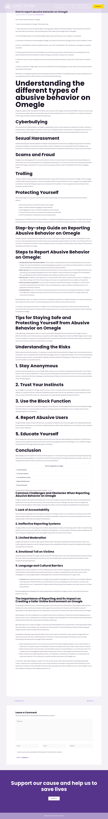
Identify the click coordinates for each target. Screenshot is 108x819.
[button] (98, 6)
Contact (86, 8)
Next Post (91, 701)
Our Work (72, 8)
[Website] (81, 746)
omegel (49, 490)
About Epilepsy (82, 5)
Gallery (79, 8)
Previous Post (18, 701)
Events (72, 5)
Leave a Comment (20, 15)
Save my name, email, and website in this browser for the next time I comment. (40, 752)
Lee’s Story (65, 5)
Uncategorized (30, 15)
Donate (54, 798)
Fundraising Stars (61, 8)
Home (57, 5)
